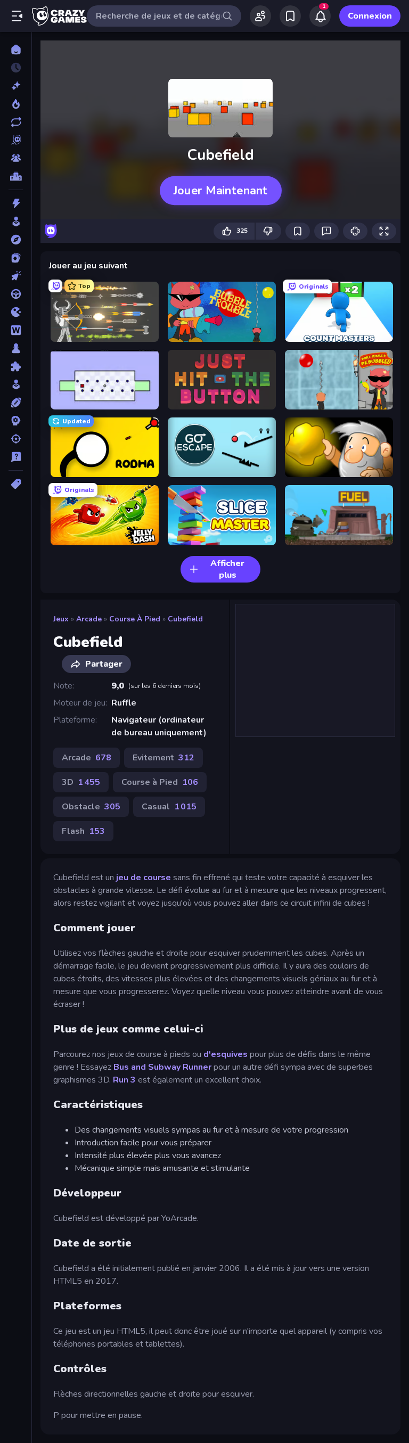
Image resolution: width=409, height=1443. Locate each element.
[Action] (15, 203)
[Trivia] (15, 457)
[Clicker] (15, 276)
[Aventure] (15, 240)
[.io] (15, 312)
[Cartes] (15, 258)
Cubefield (185, 619)
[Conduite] (15, 294)
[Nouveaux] (15, 86)
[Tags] (15, 484)
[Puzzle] (15, 366)
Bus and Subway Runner (162, 1067)
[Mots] (15, 330)
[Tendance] (15, 104)
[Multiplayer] (15, 158)
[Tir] (15, 439)
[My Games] (290, 16)
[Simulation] (15, 384)
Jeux (61, 619)
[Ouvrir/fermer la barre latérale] (17, 16)
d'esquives (225, 1054)
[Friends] (260, 16)
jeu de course (143, 877)
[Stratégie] (15, 421)
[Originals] (15, 140)
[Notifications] (320, 16)
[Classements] (15, 176)
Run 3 (124, 1080)
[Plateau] (15, 348)
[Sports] (15, 402)
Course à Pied (134, 619)
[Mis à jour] (15, 122)
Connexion (370, 16)
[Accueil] (15, 49)
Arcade (89, 619)
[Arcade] (15, 221)
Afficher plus (227, 569)
